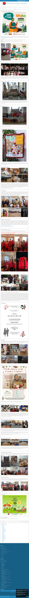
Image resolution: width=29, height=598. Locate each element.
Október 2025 (3, 531)
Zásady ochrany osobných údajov (5, 551)
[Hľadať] (24, 0)
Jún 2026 (3, 526)
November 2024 (4, 537)
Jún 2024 (3, 539)
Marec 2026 (3, 528)
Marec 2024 (3, 540)
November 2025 (4, 530)
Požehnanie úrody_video (4, 491)
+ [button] (6, 596)
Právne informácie (4, 550)
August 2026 (3, 525)
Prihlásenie (27, 0)
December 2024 (4, 536)
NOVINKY (6, 8)
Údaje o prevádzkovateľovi (4, 552)
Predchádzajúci (3, 521)
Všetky (3, 541)
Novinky (2, 557)
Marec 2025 (3, 534)
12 (17, 521)
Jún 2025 (3, 532)
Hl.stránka (2, 8)
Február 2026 (3, 529)
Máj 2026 (3, 527)
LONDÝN (16, 518)
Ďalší (20, 521)
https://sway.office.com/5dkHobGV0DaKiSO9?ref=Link (7, 226)
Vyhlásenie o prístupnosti (4, 549)
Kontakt (2, 556)
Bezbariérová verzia (3, 596)
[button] (1, 0)
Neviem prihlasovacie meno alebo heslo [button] (14, 592)
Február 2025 (3, 535)
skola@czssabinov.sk (4, 561)
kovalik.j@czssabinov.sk (4, 586)
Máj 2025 (3, 533)
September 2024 (4, 538)
